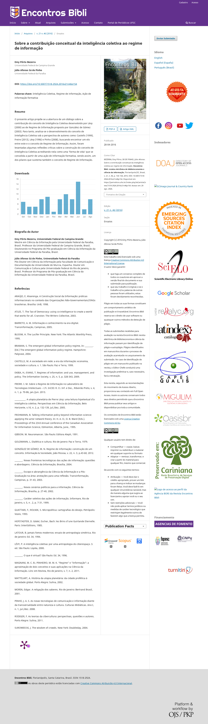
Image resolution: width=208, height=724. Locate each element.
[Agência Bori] (173, 497)
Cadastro (183, 2)
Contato (98, 22)
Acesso (85, 22)
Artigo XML (128, 129)
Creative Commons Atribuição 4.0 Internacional (106, 683)
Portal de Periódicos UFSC (122, 22)
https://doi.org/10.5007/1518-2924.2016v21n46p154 (48, 83)
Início (13, 22)
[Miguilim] (173, 405)
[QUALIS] (173, 382)
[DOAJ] (173, 169)
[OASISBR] (173, 425)
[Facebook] (158, 128)
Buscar (192, 22)
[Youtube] (180, 128)
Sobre (24, 22)
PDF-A (112, 129)
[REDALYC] (173, 315)
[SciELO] (173, 280)
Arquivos (51, 22)
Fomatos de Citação (115, 194)
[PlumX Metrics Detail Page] (24, 644)
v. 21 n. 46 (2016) (45, 33)
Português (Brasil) (164, 67)
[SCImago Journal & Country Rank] (173, 186)
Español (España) (163, 62)
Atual (38, 22)
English (158, 57)
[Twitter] (189, 128)
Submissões (67, 22)
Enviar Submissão (166, 38)
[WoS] (173, 239)
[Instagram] (168, 128)
